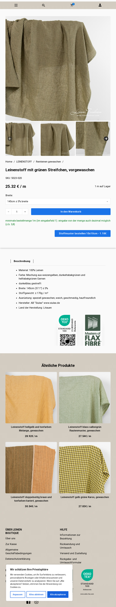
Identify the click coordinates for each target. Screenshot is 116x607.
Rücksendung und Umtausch (70, 546)
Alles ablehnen (36, 594)
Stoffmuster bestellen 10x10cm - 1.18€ (82, 233)
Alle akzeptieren (58, 594)
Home (8, 161)
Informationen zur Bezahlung (70, 536)
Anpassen (18, 594)
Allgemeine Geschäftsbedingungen (18, 551)
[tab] (22, 261)
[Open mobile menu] (16, 5)
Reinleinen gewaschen (48, 161)
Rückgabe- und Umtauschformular (70, 560)
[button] (71, 5)
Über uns (10, 538)
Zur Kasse (11, 544)
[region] (39, 583)
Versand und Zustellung (73, 553)
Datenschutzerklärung (17, 558)
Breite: (9, 195)
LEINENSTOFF (24, 161)
